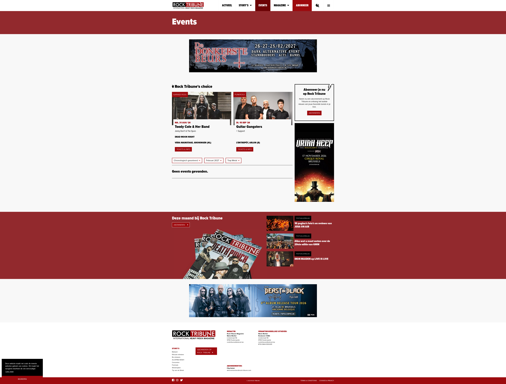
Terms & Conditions (308, 380)
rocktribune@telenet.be (235, 342)
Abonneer (302, 5)
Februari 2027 (213, 160)
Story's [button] (243, 5)
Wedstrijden (176, 368)
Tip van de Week (178, 370)
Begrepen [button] (22, 379)
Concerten (175, 362)
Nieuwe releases (178, 354)
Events (263, 5)
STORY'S (175, 348)
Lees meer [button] (10, 372)
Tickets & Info (183, 149)
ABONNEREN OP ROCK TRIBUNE (204, 351)
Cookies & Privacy (326, 380)
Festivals (175, 365)
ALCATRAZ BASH (178, 360)
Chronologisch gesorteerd (186, 160)
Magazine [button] (280, 5)
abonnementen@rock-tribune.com (239, 370)
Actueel (227, 5)
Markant (175, 352)
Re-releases (176, 357)
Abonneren (314, 113)
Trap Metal (232, 160)
